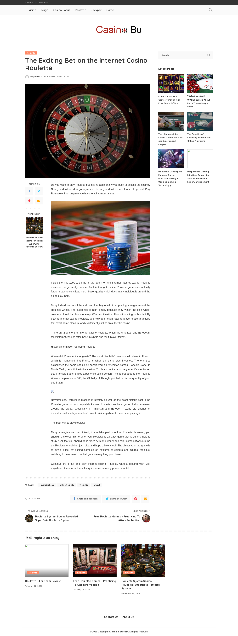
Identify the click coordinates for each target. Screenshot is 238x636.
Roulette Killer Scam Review (43, 581)
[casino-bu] (119, 29)
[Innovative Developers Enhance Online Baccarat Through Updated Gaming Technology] (171, 159)
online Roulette (67, 485)
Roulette (31, 53)
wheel (97, 485)
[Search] (210, 10)
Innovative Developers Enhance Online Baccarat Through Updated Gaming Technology (170, 178)
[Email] (39, 200)
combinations (47, 485)
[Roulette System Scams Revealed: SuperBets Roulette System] (34, 225)
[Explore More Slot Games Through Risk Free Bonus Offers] (171, 83)
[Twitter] (39, 191)
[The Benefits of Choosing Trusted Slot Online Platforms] (200, 121)
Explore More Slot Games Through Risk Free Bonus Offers (169, 99)
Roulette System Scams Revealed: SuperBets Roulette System (34, 242)
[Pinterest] (29, 200)
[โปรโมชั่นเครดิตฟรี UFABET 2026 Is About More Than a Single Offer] (200, 83)
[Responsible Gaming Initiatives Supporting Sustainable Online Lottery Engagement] (200, 159)
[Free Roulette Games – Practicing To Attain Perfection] (95, 560)
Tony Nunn (35, 76)
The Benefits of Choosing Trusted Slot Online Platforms (199, 137)
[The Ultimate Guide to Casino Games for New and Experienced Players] (171, 121)
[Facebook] (29, 191)
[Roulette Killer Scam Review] (46, 560)
